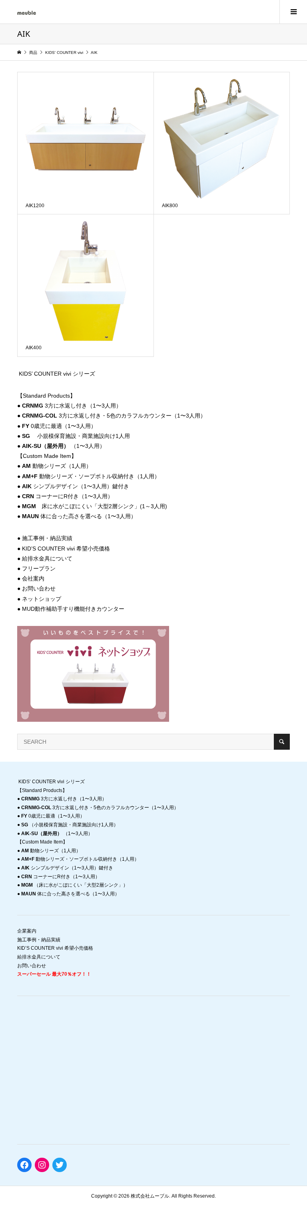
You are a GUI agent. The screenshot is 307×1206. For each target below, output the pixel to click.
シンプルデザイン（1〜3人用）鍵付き (75, 486)
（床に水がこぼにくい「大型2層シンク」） (74, 885)
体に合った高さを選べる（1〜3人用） (79, 516)
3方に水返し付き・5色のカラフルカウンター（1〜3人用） (114, 415)
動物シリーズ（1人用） (57, 466)
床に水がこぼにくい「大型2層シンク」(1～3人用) (94, 506)
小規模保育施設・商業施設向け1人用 (76, 436)
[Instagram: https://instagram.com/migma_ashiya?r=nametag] (42, 1165)
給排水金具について (47, 558)
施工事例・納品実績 (47, 538)
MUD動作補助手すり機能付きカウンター (73, 609)
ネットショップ (41, 599)
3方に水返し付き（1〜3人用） (72, 405)
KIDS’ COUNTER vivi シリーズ (57, 373)
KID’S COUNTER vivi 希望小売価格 (66, 548)
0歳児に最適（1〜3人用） (59, 426)
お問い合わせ (39, 588)
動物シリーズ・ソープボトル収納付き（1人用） (91, 476)
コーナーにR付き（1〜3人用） (67, 496)
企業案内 (26, 931)
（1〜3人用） (63, 446)
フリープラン (39, 568)
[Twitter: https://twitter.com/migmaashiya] (59, 1165)
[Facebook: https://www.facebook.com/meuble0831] (24, 1165)
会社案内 (33, 578)
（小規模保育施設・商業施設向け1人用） (69, 825)
